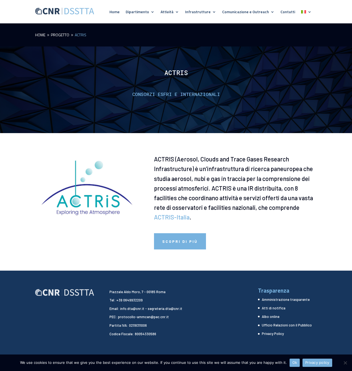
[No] (345, 362)
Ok (294, 362)
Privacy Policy (273, 333)
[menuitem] (306, 13)
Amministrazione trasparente (286, 299)
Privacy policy (317, 362)
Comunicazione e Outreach (245, 12)
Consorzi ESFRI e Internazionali (176, 94)
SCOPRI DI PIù (180, 241)
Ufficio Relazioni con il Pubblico (287, 325)
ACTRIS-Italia (171, 217)
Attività (167, 12)
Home (114, 12)
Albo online (270, 316)
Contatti (287, 12)
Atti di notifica (273, 308)
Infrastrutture (198, 12)
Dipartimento (137, 12)
